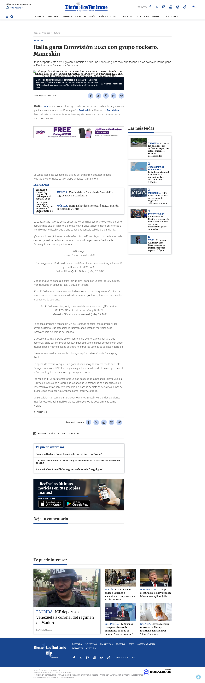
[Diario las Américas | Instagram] (164, 7)
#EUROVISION (62, 310)
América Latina (108, 17)
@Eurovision (110, 306)
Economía (89, 17)
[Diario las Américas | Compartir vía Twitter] (98, 96)
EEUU (78, 17)
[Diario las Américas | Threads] (178, 7)
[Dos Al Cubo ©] (158, 674)
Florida (67, 17)
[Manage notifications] (198, 677)
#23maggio (79, 251)
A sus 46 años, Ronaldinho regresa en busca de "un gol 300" (69, 469)
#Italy (106, 263)
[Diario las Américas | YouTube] (171, 7)
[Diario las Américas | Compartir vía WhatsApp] (106, 96)
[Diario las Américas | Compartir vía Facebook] (90, 96)
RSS (133, 658)
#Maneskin (83, 263)
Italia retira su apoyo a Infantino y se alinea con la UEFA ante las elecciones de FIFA (78, 462)
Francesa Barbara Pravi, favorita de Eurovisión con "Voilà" (69, 454)
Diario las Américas (41, 33)
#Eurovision (96, 263)
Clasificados (171, 17)
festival (61, 434)
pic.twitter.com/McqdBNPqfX (87, 310)
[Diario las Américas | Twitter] (157, 6)
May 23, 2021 (97, 271)
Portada (39, 17)
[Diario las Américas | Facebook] (150, 6)
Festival (83, 110)
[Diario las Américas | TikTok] (185, 7)
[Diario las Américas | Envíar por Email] (113, 96)
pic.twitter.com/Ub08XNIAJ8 (79, 267)
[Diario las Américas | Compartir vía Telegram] (121, 96)
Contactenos (122, 658)
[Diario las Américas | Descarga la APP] (51, 504)
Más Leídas (106, 644)
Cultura (142, 17)
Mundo (156, 17)
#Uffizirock (115, 263)
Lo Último (53, 17)
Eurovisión (113, 110)
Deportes (127, 17)
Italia (46, 106)
